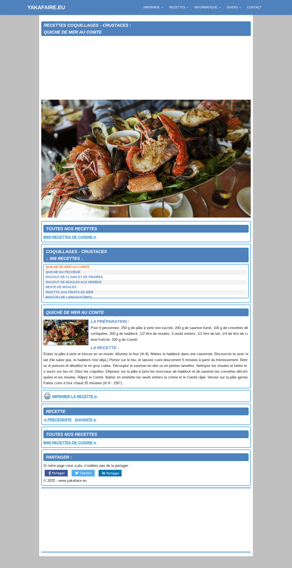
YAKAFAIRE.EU (46, 7)
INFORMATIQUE (206, 7)
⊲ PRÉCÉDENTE (57, 420)
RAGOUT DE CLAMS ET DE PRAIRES (74, 277)
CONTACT (254, 7)
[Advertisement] (146, 68)
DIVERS (232, 7)
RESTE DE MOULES (61, 287)
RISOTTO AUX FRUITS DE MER (69, 292)
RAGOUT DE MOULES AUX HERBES (74, 282)
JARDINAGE (151, 7)
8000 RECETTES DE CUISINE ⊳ (70, 237)
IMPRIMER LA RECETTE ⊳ (74, 396)
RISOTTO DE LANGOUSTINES (69, 297)
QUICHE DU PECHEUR (63, 272)
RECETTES (177, 7)
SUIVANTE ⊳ (85, 420)
